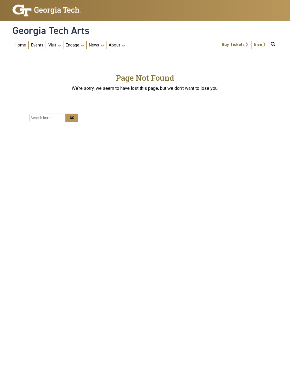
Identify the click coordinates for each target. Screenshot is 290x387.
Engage (72, 45)
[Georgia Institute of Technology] (46, 8)
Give (258, 44)
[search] (273, 45)
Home (20, 45)
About (114, 45)
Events (37, 45)
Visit (52, 45)
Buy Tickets (233, 44)
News (94, 45)
